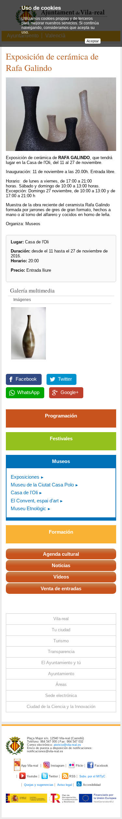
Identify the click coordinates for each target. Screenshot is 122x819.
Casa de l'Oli (24, 492)
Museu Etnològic (28, 508)
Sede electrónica (61, 695)
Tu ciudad (61, 629)
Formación (61, 532)
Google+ (70, 392)
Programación (61, 415)
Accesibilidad (91, 784)
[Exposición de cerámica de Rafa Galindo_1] (28, 361)
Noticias (61, 565)
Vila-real (61, 618)
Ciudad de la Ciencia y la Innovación (61, 706)
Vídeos (61, 577)
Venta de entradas (61, 588)
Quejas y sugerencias (38, 784)
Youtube (32, 776)
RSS (72, 776)
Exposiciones (25, 477)
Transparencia (61, 651)
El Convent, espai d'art (35, 500)
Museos (61, 461)
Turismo (61, 640)
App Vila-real (29, 765)
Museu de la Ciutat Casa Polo (42, 484)
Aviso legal (64, 784)
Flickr (79, 765)
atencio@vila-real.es (67, 744)
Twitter (65, 379)
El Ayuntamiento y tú (61, 662)
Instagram (57, 765)
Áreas (61, 684)
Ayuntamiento (61, 673)
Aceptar (93, 41)
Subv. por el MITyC (92, 776)
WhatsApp (28, 392)
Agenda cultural (61, 554)
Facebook (26, 379)
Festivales (61, 438)
